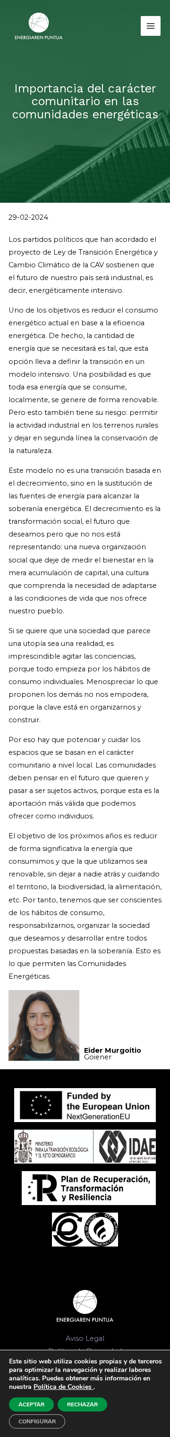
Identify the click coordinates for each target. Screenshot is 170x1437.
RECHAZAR (82, 1404)
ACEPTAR (31, 1404)
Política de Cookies (64, 1386)
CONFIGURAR (37, 1421)
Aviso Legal (85, 1338)
